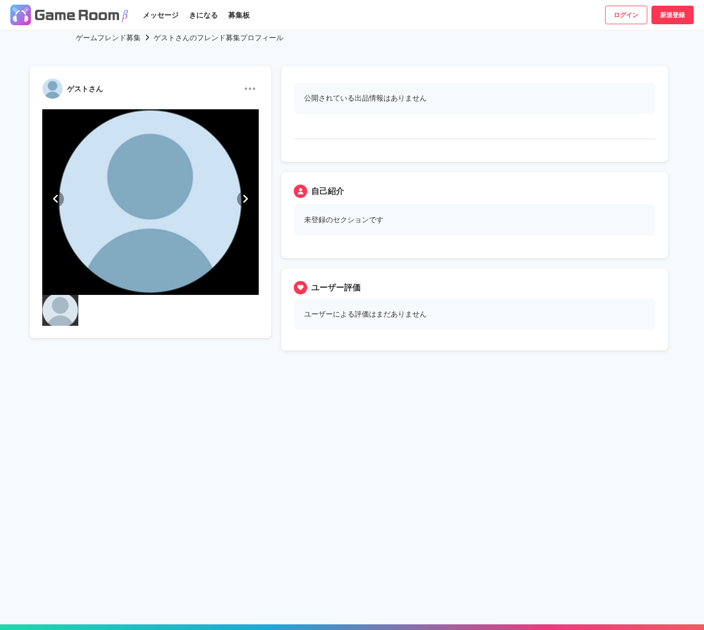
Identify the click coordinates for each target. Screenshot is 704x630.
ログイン (626, 15)
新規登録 (672, 15)
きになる (203, 15)
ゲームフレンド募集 (108, 38)
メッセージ (161, 15)
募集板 (239, 15)
